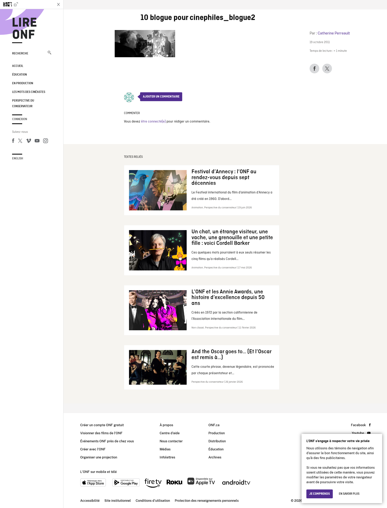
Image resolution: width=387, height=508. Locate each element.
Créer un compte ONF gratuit (102, 425)
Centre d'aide (170, 433)
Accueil (17, 66)
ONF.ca (214, 425)
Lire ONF (24, 29)
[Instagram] (45, 141)
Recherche (20, 53)
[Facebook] (13, 141)
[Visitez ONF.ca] (26, 4)
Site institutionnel (117, 501)
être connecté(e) (153, 121)
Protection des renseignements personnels (207, 501)
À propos (166, 425)
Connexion (19, 119)
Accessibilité (90, 501)
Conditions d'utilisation (153, 501)
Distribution (217, 441)
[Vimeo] (28, 141)
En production (22, 83)
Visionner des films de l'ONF (101, 433)
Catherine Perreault (334, 33)
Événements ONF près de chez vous (107, 441)
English (17, 158)
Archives (214, 457)
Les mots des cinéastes (28, 92)
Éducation (19, 74)
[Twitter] (20, 141)
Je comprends (319, 494)
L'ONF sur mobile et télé (98, 472)
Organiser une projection (98, 457)
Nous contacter (171, 441)
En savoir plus (349, 494)
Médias (165, 449)
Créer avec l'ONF (93, 449)
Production (216, 433)
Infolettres (167, 457)
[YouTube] (37, 141)
